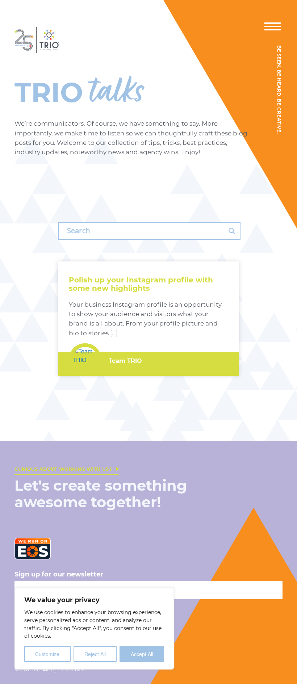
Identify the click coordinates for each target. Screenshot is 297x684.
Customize (47, 654)
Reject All (95, 654)
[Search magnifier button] (232, 231)
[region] (94, 629)
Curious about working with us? (63, 469)
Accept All (142, 654)
